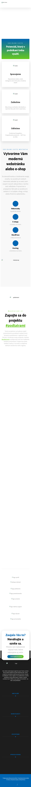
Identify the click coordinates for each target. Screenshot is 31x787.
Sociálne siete (16, 701)
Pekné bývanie (16, 742)
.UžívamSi (16, 767)
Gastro (16, 745)
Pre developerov (16, 721)
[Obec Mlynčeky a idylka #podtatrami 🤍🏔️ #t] (6, 359)
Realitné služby (16, 720)
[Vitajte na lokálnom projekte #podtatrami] (8, 4)
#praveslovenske (13, 778)
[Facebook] (13, 685)
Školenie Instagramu (16, 703)
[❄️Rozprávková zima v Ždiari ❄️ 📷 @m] (6, 544)
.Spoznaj (16, 762)
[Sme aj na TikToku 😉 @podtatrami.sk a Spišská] (15, 369)
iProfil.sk (8, 779)
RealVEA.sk (22, 779)
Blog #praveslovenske (16, 759)
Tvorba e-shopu (16, 699)
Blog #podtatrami (16, 740)
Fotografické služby (16, 704)
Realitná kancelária (16, 718)
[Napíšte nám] (17, 685)
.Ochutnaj (16, 760)
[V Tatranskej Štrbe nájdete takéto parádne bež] (25, 401)
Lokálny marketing (16, 706)
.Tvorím (16, 765)
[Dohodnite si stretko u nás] (20, 685)
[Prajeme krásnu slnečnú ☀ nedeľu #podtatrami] (15, 545)
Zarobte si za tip (16, 723)
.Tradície (16, 764)
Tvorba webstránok (16, 698)
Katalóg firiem (16, 739)
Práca (16, 746)
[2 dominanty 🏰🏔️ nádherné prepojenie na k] (15, 400)
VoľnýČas (16, 743)
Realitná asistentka (16, 725)
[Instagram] (10, 685)
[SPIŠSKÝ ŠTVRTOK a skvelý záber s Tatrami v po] (6, 464)
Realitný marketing (16, 726)
